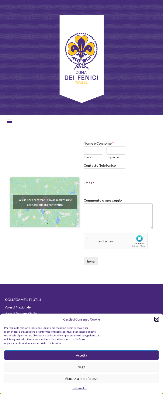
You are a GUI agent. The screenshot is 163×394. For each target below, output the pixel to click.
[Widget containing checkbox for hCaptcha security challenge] (116, 241)
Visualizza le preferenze (81, 378)
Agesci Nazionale (18, 307)
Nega (81, 367)
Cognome (113, 157)
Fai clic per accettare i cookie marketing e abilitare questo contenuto (45, 202)
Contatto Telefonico (100, 165)
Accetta (81, 355)
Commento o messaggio (103, 200)
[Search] (153, 120)
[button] (157, 319)
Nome (87, 157)
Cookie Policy (79, 388)
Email (89, 183)
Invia (91, 261)
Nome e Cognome (99, 143)
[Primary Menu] (9, 120)
